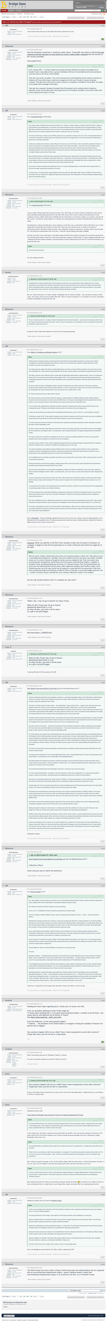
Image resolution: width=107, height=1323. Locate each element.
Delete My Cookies (22, 1320)
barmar (8, 272)
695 (21, 17)
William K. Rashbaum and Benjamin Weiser (44, 352)
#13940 (103, 1264)
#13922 (103, 46)
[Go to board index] (14, 5)
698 (31, 17)
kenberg (8, 1000)
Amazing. (30, 543)
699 (35, 17)
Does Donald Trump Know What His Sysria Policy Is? (43, 688)
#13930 (103, 626)
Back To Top (5, 1320)
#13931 (103, 647)
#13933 (103, 848)
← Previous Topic (82, 1293)
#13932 (103, 682)
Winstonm (9, 46)
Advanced (105, 11)
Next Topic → (101, 1293)
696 (24, 17)
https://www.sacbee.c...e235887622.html (39, 632)
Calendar (19, 10)
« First (13, 17)
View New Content (97, 13)
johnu (7, 1074)
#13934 (103, 885)
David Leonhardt (36, 892)
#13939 (103, 1194)
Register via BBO (81, 7)
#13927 (103, 346)
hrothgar (8, 1049)
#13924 (103, 194)
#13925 (103, 272)
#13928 (103, 537)
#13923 (103, 110)
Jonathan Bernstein (36, 117)
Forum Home (13, 1320)
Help (102, 7)
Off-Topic (19, 13)
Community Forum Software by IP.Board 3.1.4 (93, 1320)
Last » (42, 17)
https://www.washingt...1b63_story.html (46, 1017)
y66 (6, 25)
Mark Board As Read (33, 1320)
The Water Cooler (29, 13)
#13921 (103, 25)
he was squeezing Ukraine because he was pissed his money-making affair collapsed (65, 53)
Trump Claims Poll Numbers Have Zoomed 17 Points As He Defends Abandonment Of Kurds (55, 1115)
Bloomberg (35, 518)
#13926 (103, 309)
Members (11, 10)
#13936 (103, 1049)
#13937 (103, 1074)
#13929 (103, 595)
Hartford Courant (57, 1200)
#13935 (103, 1000)
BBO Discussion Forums (8, 13)
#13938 (103, 1105)
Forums (4, 10)
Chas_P (8, 647)
